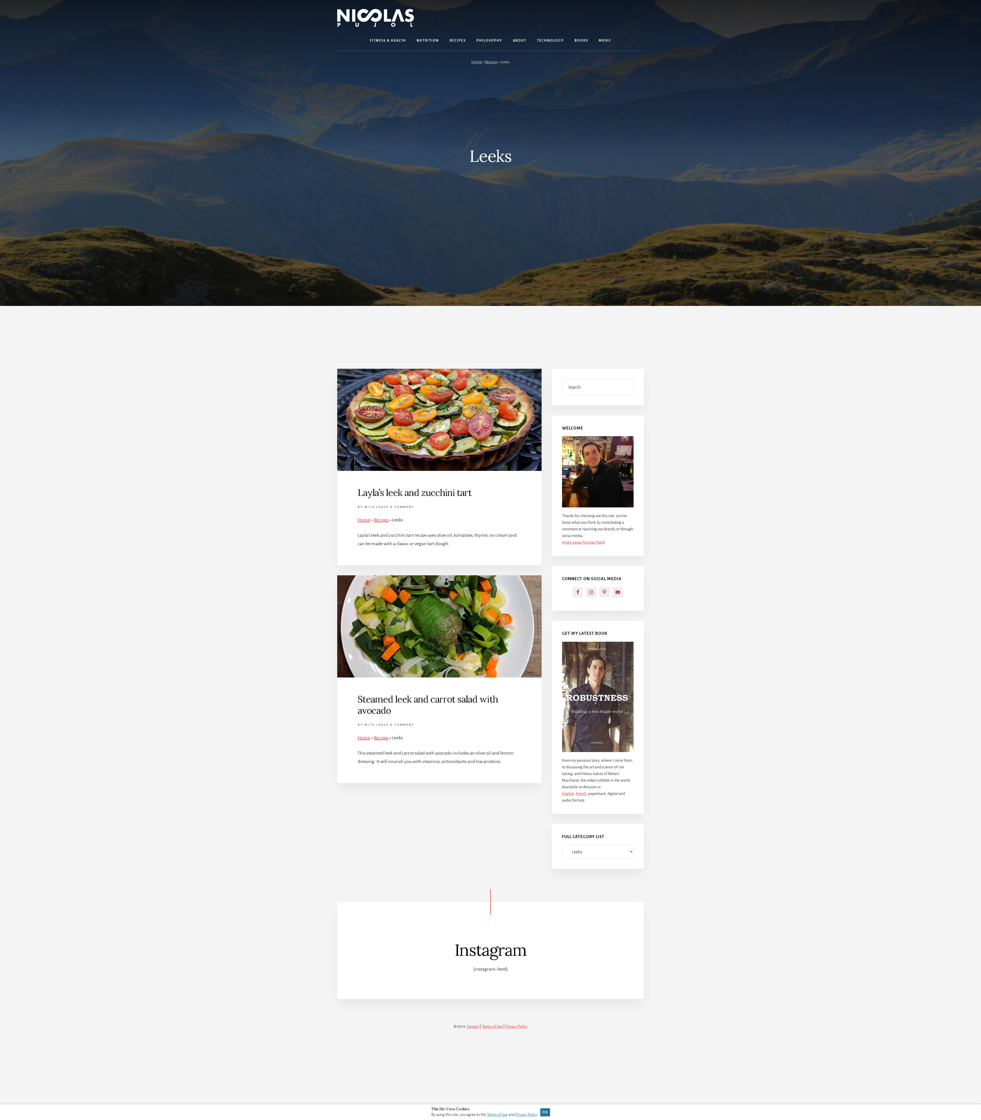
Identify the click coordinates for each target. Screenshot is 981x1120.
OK (545, 1112)
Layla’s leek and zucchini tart (415, 492)
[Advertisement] (490, 331)
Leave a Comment (395, 507)
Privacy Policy (516, 1026)
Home (476, 62)
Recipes (491, 62)
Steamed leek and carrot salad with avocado (428, 704)
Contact (473, 1026)
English (568, 794)
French (581, 794)
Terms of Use (492, 1026)
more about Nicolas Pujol (583, 542)
